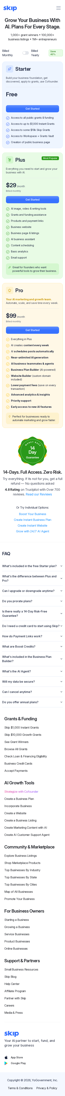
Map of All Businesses (18, 891)
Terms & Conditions (20, 1088)
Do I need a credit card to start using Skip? (31, 626)
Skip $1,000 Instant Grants (21, 727)
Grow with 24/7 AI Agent (32, 531)
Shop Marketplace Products (22, 863)
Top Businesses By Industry (22, 870)
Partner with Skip (15, 998)
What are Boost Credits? (18, 646)
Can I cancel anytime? (17, 692)
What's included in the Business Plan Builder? (26, 659)
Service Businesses (16, 934)
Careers (9, 1005)
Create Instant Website (32, 525)
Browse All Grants (15, 749)
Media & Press (13, 1012)
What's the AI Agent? (16, 671)
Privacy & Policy (46, 1088)
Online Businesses (16, 948)
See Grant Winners (16, 742)
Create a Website (15, 813)
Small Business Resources (21, 969)
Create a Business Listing (20, 820)
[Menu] (58, 8)
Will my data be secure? (18, 681)
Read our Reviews (39, 494)
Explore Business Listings (20, 855)
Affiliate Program (15, 991)
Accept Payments (16, 770)
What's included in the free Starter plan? (29, 566)
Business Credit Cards (18, 763)
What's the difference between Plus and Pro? (29, 578)
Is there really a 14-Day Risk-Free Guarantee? (24, 613)
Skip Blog (10, 976)
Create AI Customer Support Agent (26, 835)
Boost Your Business (32, 514)
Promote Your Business (19, 899)
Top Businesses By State (20, 877)
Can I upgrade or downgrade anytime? (28, 591)
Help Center (12, 984)
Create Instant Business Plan (32, 520)
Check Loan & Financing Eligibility (25, 756)
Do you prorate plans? (17, 601)
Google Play (18, 1063)
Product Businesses (17, 941)
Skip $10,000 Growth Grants (22, 734)
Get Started (32, 108)
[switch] (25, 53)
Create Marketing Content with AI (25, 827)
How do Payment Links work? (22, 636)
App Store (17, 1057)
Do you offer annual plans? (20, 702)
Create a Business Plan (19, 799)
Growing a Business (17, 927)
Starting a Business (16, 920)
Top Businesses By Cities (20, 884)
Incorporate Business (18, 806)
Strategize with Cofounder (21, 791)
